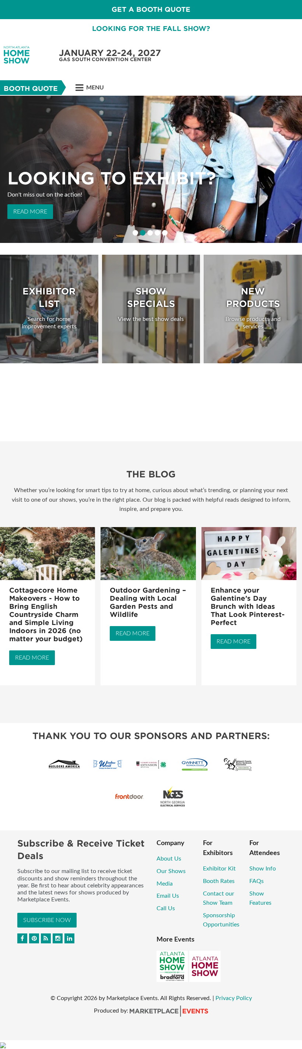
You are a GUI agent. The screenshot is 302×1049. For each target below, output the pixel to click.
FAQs (256, 881)
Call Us (166, 908)
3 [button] (150, 233)
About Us (169, 859)
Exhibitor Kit (219, 869)
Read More (30, 212)
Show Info (262, 869)
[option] (151, 169)
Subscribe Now (47, 920)
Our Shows (171, 871)
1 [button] (135, 233)
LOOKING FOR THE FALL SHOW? (151, 28)
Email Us (168, 896)
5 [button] (165, 233)
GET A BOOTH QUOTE (151, 9)
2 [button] (142, 233)
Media (165, 884)
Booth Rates (219, 881)
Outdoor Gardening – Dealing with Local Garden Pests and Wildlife (148, 602)
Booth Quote (31, 88)
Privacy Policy (233, 998)
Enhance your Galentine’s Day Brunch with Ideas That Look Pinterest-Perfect (248, 606)
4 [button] (157, 233)
